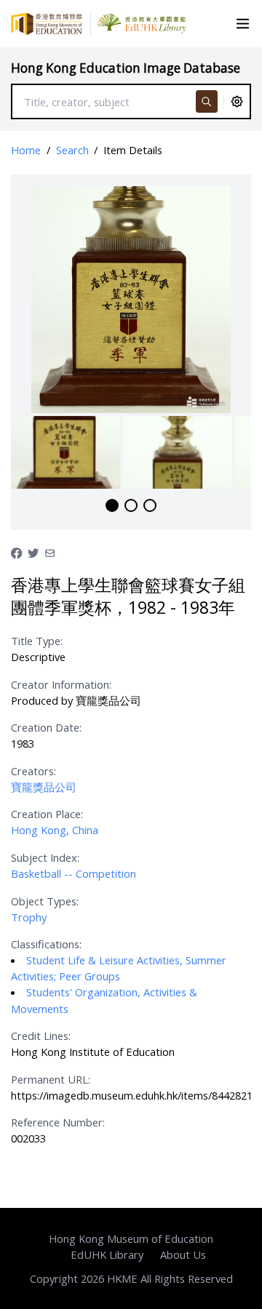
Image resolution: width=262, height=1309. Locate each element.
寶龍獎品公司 (43, 787)
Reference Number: (58, 1122)
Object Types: (45, 901)
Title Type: (37, 640)
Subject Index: (45, 857)
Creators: (33, 771)
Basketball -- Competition (73, 873)
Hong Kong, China (54, 829)
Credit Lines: (41, 1035)
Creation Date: (46, 727)
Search (72, 150)
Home (26, 150)
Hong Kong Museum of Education (131, 1238)
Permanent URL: (50, 1079)
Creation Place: (47, 813)
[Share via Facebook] (16, 552)
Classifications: (46, 944)
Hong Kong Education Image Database (125, 68)
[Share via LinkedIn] (49, 552)
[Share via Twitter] (33, 552)
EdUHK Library (107, 1254)
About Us (183, 1254)
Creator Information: (61, 684)
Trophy (29, 917)
